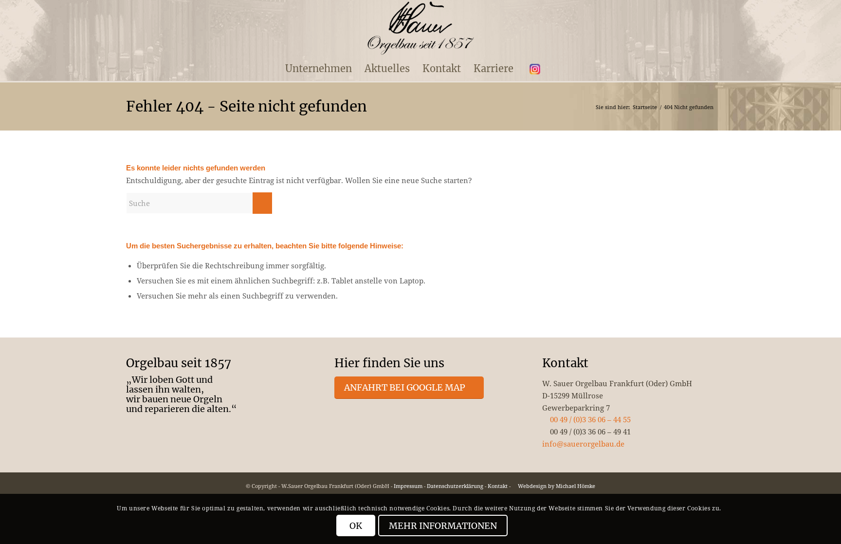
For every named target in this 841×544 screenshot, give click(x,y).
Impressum (408, 485)
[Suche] (556, 68)
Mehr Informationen (443, 525)
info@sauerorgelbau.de (583, 444)
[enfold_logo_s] (420, 28)
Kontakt (498, 485)
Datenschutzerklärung (455, 485)
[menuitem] (318, 68)
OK (355, 525)
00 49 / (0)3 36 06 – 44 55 (589, 419)
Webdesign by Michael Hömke (555, 485)
